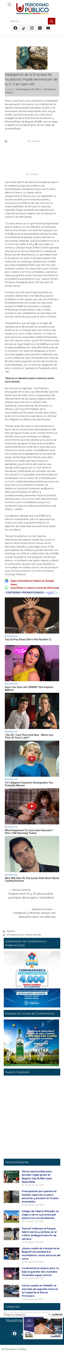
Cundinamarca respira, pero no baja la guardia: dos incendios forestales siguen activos (40, 1272)
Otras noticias (33, 934)
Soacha (11, 931)
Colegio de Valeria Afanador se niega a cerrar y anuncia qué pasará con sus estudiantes (40, 1215)
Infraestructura (15, 934)
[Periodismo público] (9, 4)
